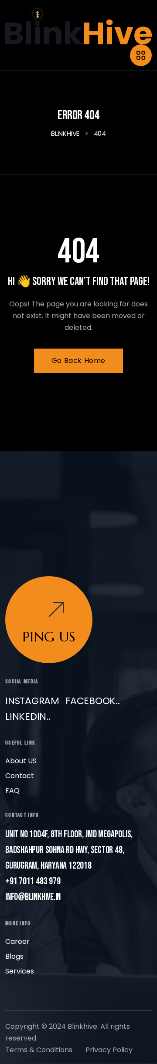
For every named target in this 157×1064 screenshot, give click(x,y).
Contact (19, 776)
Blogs (14, 956)
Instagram (32, 701)
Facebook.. (92, 701)
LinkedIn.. (28, 716)
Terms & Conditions (38, 1050)
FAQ (12, 790)
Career (17, 941)
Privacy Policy (109, 1050)
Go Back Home (78, 361)
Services (19, 971)
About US (21, 761)
